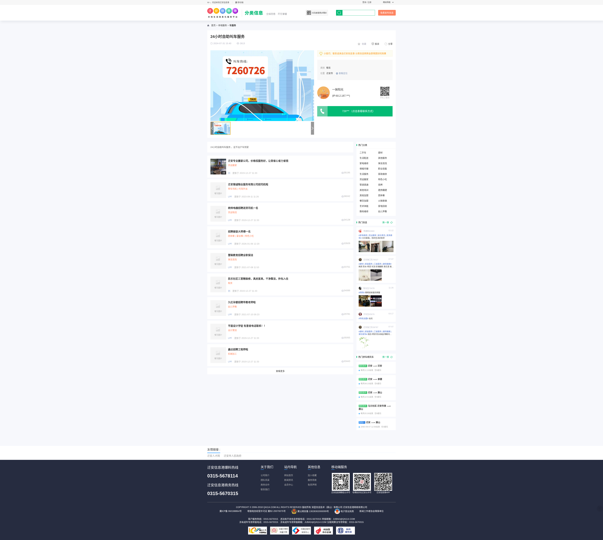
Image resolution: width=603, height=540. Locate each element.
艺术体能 (364, 206)
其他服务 (382, 158)
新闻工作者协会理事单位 (371, 511)
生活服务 (364, 174)
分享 (390, 44)
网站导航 (387, 2)
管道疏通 (364, 184)
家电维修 (364, 163)
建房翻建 (382, 190)
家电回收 (382, 206)
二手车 (363, 152)
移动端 (240, 2)
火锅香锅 (382, 200)
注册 (369, 2)
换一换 (386, 222)
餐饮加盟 (364, 200)
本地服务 (222, 25)
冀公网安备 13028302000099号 (313, 511)
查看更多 (280, 371)
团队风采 (265, 480)
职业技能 (382, 168)
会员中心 (288, 484)
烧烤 (380, 184)
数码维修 (364, 211)
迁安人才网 (213, 456)
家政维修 (382, 174)
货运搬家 (364, 179)
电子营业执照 (347, 511)
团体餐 (381, 195)
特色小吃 (382, 179)
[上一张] (236, 85)
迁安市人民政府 (232, 456)
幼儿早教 (382, 211)
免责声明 (312, 484)
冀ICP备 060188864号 (231, 511)
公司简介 (265, 475)
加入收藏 (312, 475)
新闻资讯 (288, 480)
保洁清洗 (382, 163)
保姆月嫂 (364, 168)
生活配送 (364, 158)
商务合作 (265, 484)
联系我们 (265, 489)
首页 (213, 25)
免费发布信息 (387, 12)
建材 (380, 152)
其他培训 (364, 190)
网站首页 (288, 475)
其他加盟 (364, 195)
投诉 (377, 44)
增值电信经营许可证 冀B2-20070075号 (266, 511)
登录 (364, 2)
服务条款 (312, 480)
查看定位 (343, 73)
